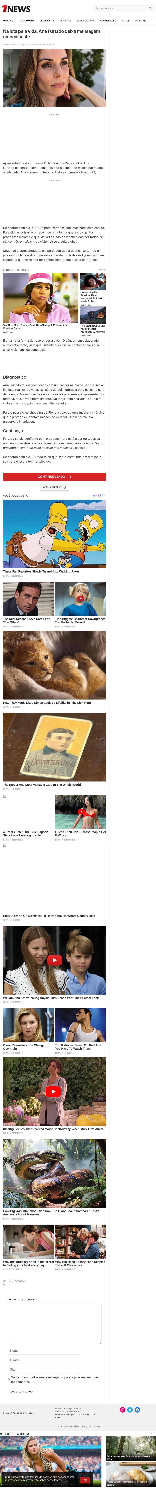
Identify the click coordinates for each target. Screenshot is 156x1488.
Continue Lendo (51, 477)
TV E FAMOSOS (26, 20)
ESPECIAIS (140, 20)
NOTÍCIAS (8, 20)
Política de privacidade (23, 1413)
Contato (7, 1413)
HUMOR (125, 20)
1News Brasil (48, 44)
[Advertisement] (54, 137)
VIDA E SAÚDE (47, 20)
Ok (85, 1480)
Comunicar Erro (52, 487)
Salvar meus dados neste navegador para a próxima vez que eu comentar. (54, 1379)
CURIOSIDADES (108, 20)
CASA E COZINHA (86, 20)
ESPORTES (65, 20)
